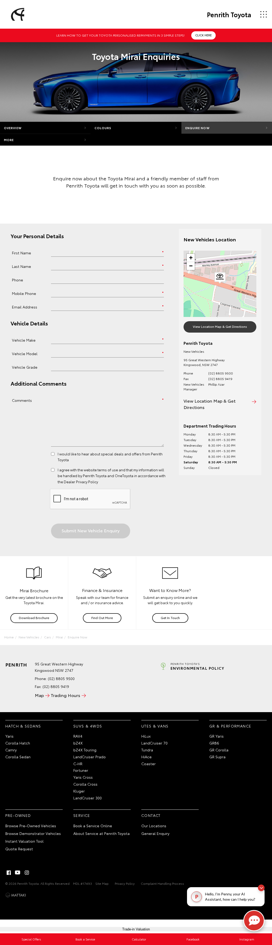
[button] (220, 278)
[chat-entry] (254, 920)
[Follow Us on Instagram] (27, 873)
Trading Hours (65, 695)
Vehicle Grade (24, 366)
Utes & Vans (154, 726)
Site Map (102, 883)
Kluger (79, 791)
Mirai (59, 637)
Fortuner (80, 770)
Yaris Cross (83, 777)
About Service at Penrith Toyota (101, 833)
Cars (47, 637)
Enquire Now (197, 128)
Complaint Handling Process (162, 883)
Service (81, 815)
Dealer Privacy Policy (81, 481)
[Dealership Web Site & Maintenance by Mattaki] (15, 895)
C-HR (77, 763)
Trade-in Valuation (136, 929)
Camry (11, 749)
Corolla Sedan (18, 756)
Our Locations (153, 825)
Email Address (24, 306)
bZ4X (78, 743)
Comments (22, 400)
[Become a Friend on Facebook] (9, 873)
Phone (17, 279)
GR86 (214, 743)
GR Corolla (218, 749)
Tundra (147, 749)
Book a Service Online (92, 825)
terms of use (107, 469)
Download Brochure (34, 617)
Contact (151, 815)
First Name (21, 252)
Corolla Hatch (17, 743)
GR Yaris (216, 736)
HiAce (146, 756)
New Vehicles (29, 637)
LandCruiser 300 (87, 797)
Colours (103, 128)
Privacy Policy (125, 883)
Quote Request (19, 848)
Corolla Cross (85, 784)
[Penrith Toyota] (16, 14)
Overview (13, 128)
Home (9, 637)
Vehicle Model (24, 353)
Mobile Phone (24, 293)
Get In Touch (170, 617)
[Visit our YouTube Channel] (18, 873)
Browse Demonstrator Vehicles (33, 833)
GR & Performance (230, 726)
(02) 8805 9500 (220, 373)
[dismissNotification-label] (261, 888)
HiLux (146, 736)
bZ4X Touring (84, 749)
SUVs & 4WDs (87, 726)
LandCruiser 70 (154, 743)
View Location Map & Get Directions (220, 326)
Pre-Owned (18, 815)
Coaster (148, 763)
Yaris (9, 736)
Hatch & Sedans (23, 726)
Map (39, 695)
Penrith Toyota (229, 14)
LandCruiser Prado (89, 756)
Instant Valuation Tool (24, 841)
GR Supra (217, 756)
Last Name (21, 266)
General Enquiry (155, 833)
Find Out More (102, 617)
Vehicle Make (24, 339)
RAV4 (77, 736)
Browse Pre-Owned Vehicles (30, 825)
